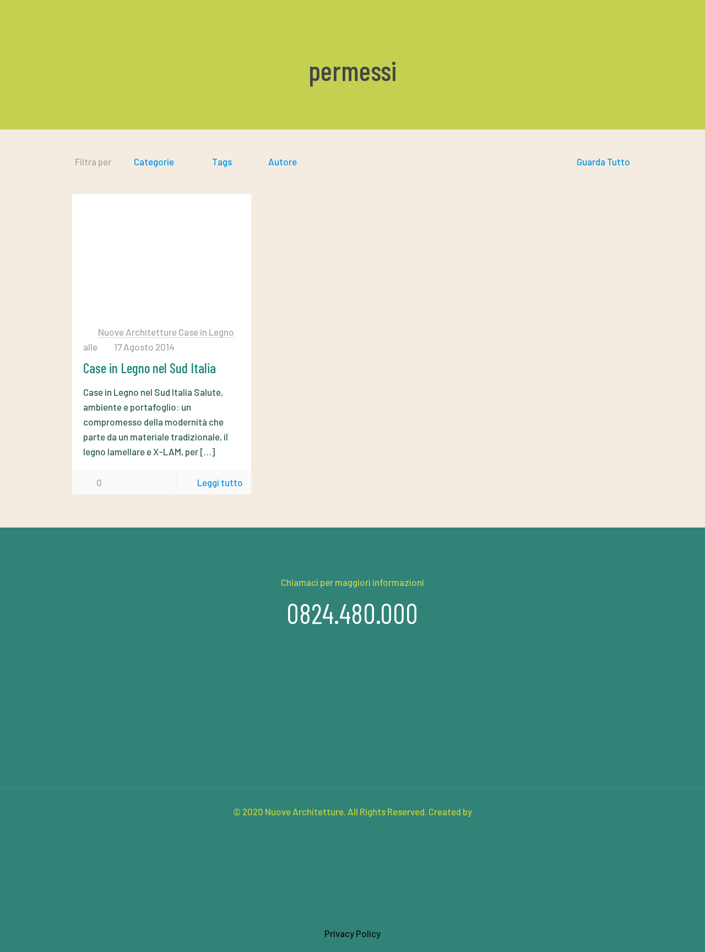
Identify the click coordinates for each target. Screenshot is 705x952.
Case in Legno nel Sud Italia (149, 367)
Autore (282, 161)
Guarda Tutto (603, 161)
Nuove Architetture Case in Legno (166, 331)
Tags (222, 161)
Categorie (154, 161)
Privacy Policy (352, 933)
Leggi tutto (220, 482)
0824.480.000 (352, 613)
